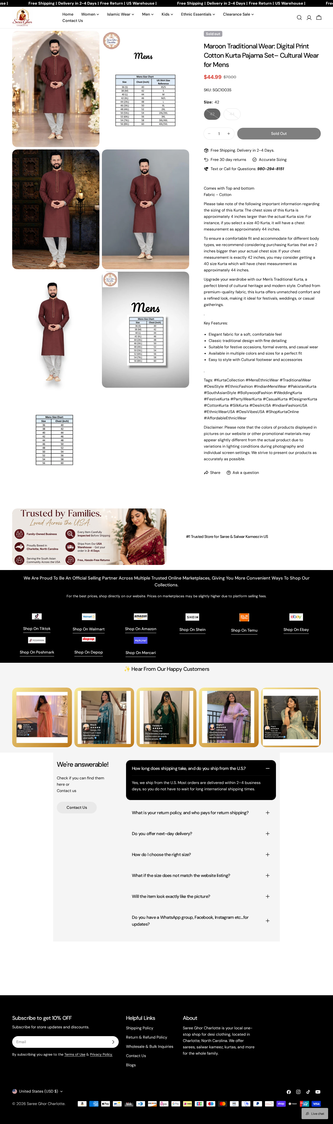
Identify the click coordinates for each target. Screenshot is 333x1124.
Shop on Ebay (296, 629)
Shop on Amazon (140, 628)
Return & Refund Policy (146, 1037)
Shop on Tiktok (36, 628)
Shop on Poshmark (37, 652)
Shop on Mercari (141, 652)
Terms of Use (74, 1054)
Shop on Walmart (89, 629)
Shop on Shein (192, 629)
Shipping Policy (139, 1028)
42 (215, 115)
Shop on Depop (88, 652)
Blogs (131, 1065)
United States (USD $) (38, 1091)
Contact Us (77, 807)
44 (235, 115)
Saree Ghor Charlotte (46, 1103)
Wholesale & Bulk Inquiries (149, 1046)
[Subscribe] (113, 1042)
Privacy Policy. (101, 1054)
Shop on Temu (244, 630)
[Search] (299, 17)
